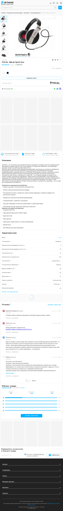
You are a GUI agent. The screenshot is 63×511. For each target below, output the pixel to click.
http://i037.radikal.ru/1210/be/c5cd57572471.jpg (19, 329)
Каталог (4, 464)
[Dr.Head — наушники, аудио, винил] (7, 3)
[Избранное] (54, 3)
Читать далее (10, 373)
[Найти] (55, 7)
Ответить (8, 318)
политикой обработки (38, 454)
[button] (10, 36)
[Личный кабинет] (57, 3)
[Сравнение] (50, 3)
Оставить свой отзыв (54, 304)
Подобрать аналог (31, 78)
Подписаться (56, 455)
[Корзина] (61, 3)
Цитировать (15, 318)
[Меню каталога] (60, 7)
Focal (59, 237)
